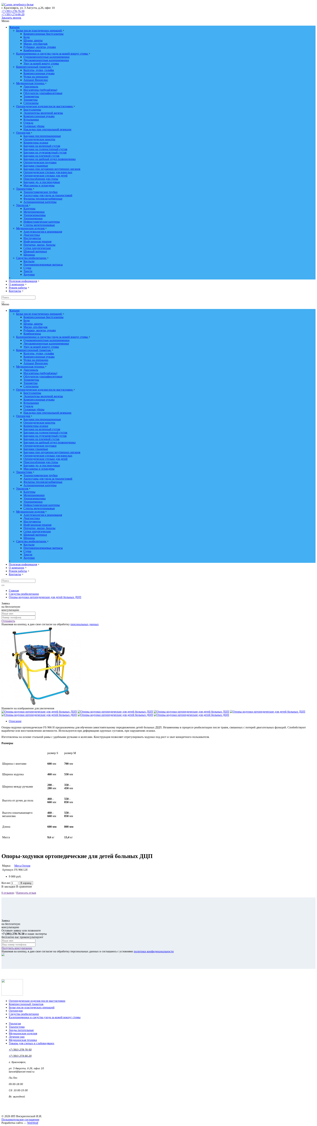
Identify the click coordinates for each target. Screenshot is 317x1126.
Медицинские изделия (30, 228)
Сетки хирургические (37, 248)
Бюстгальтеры (32, 109)
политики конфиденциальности (154, 951)
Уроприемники (33, 218)
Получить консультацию (16, 948)
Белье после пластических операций (39, 30)
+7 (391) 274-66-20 (12, 14)
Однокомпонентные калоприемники (46, 56)
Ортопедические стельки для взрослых (47, 172)
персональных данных (84, 624)
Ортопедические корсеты (39, 139)
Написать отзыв (26, 892)
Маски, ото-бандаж (35, 43)
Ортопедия (23, 132)
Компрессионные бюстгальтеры (43, 33)
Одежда (28, 122)
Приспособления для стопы (40, 178)
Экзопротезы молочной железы (43, 112)
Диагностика (31, 234)
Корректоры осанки (35, 142)
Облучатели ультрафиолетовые (42, 93)
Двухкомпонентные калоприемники (46, 60)
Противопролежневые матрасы (43, 264)
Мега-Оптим (22, 865)
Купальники (31, 119)
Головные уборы (33, 126)
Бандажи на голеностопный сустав (45, 149)
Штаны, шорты (33, 40)
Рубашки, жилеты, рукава (39, 47)
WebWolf (32, 1122)
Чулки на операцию (35, 76)
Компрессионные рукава (38, 73)
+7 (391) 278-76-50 (12, 11)
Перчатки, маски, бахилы (39, 244)
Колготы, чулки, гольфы (38, 70)
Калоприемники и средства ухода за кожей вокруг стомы (52, 53)
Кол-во (5, 882)
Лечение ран (17, 1036)
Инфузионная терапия (37, 241)
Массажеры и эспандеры (38, 185)
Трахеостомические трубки (40, 192)
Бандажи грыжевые (35, 165)
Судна (27, 267)
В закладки (8, 886)
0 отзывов (7, 892)
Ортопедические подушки (40, 162)
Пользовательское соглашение (20, 1119)
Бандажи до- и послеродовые (41, 182)
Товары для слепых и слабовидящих (31, 1043)
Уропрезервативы (34, 215)
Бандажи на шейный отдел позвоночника (49, 159)
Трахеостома (24, 188)
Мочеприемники (34, 211)
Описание (15, 721)
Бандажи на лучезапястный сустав (45, 152)
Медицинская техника (30, 83)
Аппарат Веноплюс (35, 80)
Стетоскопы (31, 103)
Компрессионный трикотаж (34, 66)
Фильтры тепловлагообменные (42, 198)
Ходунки (29, 274)
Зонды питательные (21, 1030)
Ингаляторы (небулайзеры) (40, 89)
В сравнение (24, 886)
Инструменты (32, 238)
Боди (26, 37)
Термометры (31, 96)
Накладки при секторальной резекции (47, 129)
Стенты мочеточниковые (39, 225)
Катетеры (29, 208)
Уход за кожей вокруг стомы (41, 63)
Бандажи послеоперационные (42, 136)
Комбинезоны (32, 50)
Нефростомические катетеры (41, 221)
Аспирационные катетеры (40, 201)
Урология (22, 205)
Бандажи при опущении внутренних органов (51, 169)
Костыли (28, 261)
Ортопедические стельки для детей (45, 175)
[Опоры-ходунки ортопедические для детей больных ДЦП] (41, 705)
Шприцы (29, 254)
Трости (27, 271)
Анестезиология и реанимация (42, 231)
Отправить (8, 621)
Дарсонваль (30, 86)
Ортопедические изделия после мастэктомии (44, 106)
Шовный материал (35, 251)
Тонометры (30, 99)
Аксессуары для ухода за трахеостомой (47, 195)
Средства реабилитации (31, 258)
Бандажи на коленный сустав (41, 145)
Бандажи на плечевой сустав (41, 155)
